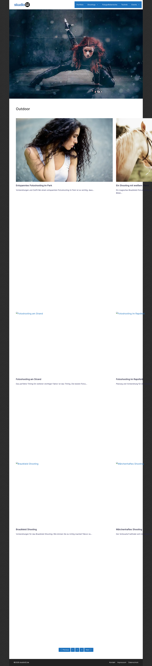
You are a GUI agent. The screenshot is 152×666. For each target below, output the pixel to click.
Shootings (91, 5)
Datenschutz (133, 662)
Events (134, 5)
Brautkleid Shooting (26, 529)
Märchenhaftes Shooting (129, 529)
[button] (5, 661)
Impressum (121, 662)
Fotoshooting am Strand (28, 379)
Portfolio (80, 5)
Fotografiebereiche (109, 5)
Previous (66, 650)
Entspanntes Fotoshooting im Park (34, 185)
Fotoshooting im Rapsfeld (129, 379)
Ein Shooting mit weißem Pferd (132, 185)
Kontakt (112, 662)
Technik (124, 5)
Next (87, 650)
